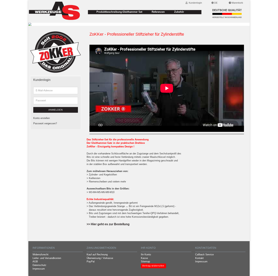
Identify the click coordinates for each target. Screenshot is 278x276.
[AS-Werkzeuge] (54, 11)
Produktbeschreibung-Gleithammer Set (119, 11)
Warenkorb (237, 3)
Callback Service (204, 254)
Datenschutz (39, 265)
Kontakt (199, 258)
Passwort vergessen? (45, 123)
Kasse (144, 258)
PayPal (91, 261)
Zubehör (179, 11)
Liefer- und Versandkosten (47, 258)
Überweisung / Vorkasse (100, 258)
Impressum (39, 268)
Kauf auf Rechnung (97, 254)
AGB (35, 261)
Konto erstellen (41, 118)
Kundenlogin (195, 3)
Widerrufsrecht (40, 254)
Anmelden (55, 110)
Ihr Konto (146, 254)
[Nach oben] (270, 270)
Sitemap (145, 261)
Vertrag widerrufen (153, 265)
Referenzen (158, 11)
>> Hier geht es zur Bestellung (108, 224)
